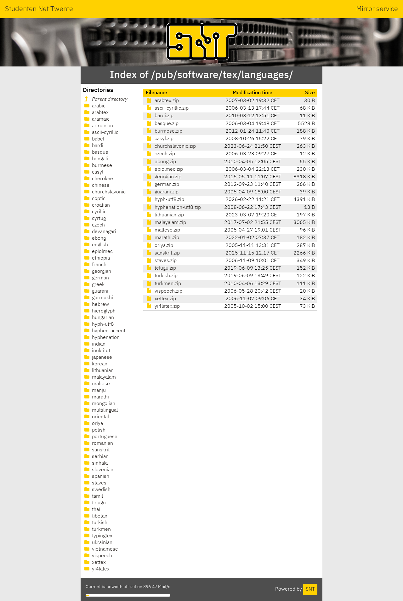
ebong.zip (164, 161)
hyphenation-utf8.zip (177, 207)
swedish (101, 489)
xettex (98, 562)
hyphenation (105, 337)
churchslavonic (108, 192)
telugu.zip (164, 268)
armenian (102, 126)
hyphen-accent (108, 331)
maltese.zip (166, 230)
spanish (100, 476)
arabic (98, 106)
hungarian (102, 317)
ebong (98, 238)
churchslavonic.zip (174, 146)
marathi (100, 397)
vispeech (101, 555)
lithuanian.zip (168, 215)
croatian (100, 205)
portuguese (104, 436)
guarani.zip (166, 192)
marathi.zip (166, 237)
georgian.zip (167, 177)
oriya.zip (163, 245)
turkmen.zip (167, 283)
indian (98, 344)
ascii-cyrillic (104, 132)
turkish (99, 522)
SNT (310, 589)
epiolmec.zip (168, 169)
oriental (100, 417)
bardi (97, 145)
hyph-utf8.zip (168, 199)
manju (98, 390)
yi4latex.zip (166, 306)
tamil (97, 496)
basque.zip (166, 123)
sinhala (99, 463)
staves (98, 483)
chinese (100, 185)
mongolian (103, 403)
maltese (100, 383)
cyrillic (98, 212)
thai (95, 509)
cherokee (102, 178)
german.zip (166, 184)
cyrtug (98, 218)
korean (99, 364)
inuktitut (100, 350)
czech (98, 225)
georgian (101, 271)
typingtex (101, 536)
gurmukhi (102, 297)
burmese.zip (167, 131)
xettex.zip (164, 298)
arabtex (100, 112)
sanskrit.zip (166, 253)
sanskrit (100, 450)
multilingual (104, 410)
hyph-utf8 (102, 324)
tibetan (99, 516)
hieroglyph (103, 311)
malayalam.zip (169, 222)
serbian (100, 456)
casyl (97, 172)
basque (99, 152)
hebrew (100, 304)
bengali (99, 159)
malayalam (103, 377)
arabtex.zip (166, 100)
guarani (99, 291)
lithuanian (102, 370)
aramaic (100, 119)
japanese (101, 357)
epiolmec (102, 251)
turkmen (101, 529)
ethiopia (100, 258)
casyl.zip (163, 138)
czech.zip (164, 154)
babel (97, 139)
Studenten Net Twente (39, 9)
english (99, 245)
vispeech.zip (167, 291)
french (98, 264)
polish (98, 430)
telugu (98, 503)
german (100, 278)
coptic (98, 198)
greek (98, 284)
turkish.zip (165, 275)
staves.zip (165, 260)
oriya (97, 423)
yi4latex (100, 569)
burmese (101, 165)
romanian (102, 443)
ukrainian (101, 542)
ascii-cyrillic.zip (171, 108)
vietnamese (104, 549)
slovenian (102, 469)
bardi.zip (163, 115)
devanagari (103, 231)
